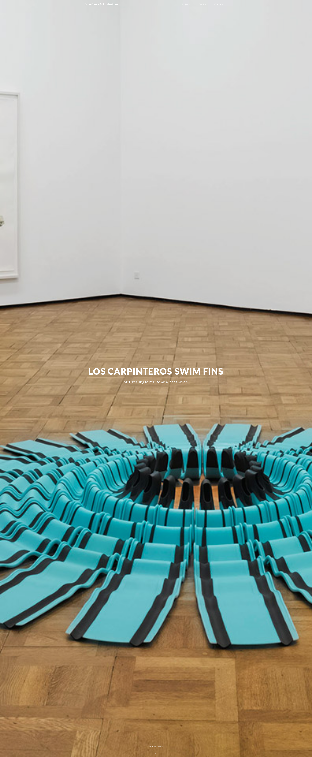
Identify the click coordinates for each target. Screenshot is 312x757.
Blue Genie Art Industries (101, 4)
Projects (185, 4)
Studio (202, 4)
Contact (218, 4)
